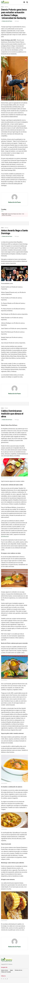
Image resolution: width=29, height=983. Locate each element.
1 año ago (16, 21)
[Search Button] (27, 2)
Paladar (6, 408)
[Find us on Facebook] (1, 979)
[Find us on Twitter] (3, 979)
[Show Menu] (24, 2)
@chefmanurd (5, 536)
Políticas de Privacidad (6, 971)
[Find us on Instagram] (5, 979)
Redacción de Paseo (7, 21)
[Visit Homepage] (5, 2)
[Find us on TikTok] (7, 979)
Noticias (6, 6)
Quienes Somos (4, 970)
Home (2, 6)
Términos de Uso (18, 970)
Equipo (11, 970)
